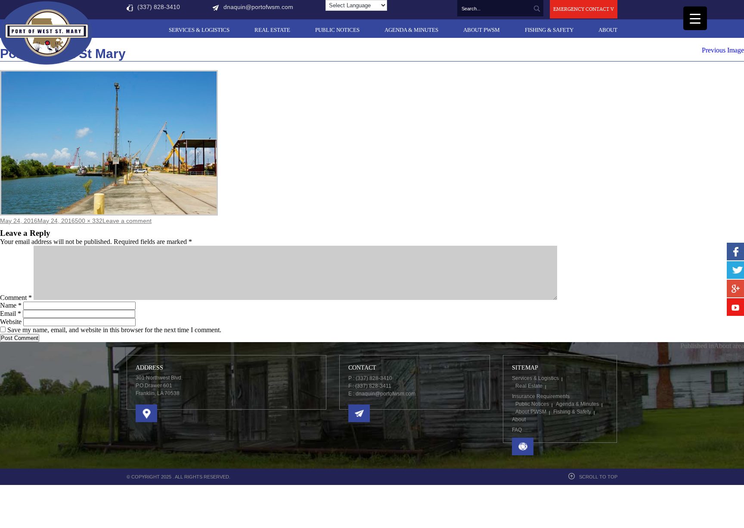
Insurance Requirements (541, 396)
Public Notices (337, 30)
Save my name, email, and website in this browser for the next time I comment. (114, 329)
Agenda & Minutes (411, 30)
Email (10, 313)
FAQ (517, 430)
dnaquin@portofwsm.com (258, 6)
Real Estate (272, 30)
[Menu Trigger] (695, 18)
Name (11, 305)
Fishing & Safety (549, 30)
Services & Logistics (199, 30)
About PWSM (481, 30)
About (607, 30)
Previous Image (723, 50)
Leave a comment (127, 220)
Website (11, 321)
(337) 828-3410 (158, 6)
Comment (16, 297)
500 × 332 (88, 220)
